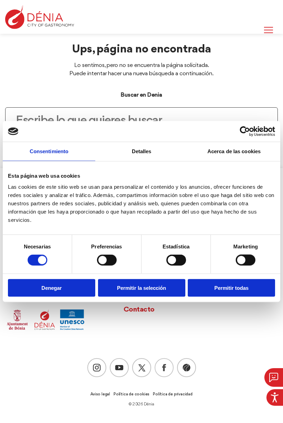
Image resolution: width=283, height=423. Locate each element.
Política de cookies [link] (131, 394)
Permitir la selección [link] (141, 288)
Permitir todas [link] (231, 288)
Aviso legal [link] (100, 394)
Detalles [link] (142, 151)
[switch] (107, 260)
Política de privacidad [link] (173, 394)
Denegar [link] (51, 288)
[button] (273, 377)
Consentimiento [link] (49, 151)
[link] (274, 397)
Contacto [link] (139, 309)
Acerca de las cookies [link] (234, 151)
